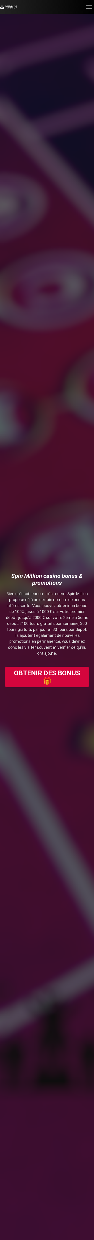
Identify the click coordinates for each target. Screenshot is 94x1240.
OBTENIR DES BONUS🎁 (47, 677)
